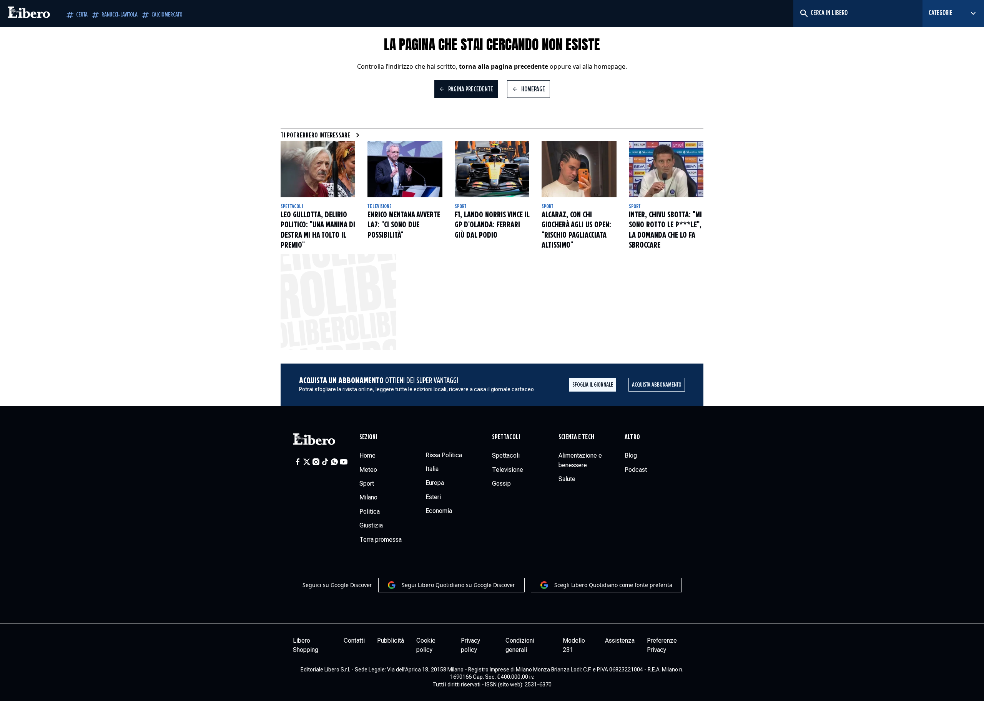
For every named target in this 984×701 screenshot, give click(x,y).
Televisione (379, 206)
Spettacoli (292, 206)
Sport (461, 206)
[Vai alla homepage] (29, 13)
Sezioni (368, 437)
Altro (632, 437)
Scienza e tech (576, 437)
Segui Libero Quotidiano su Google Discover (458, 585)
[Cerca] (804, 13)
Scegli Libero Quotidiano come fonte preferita (613, 585)
